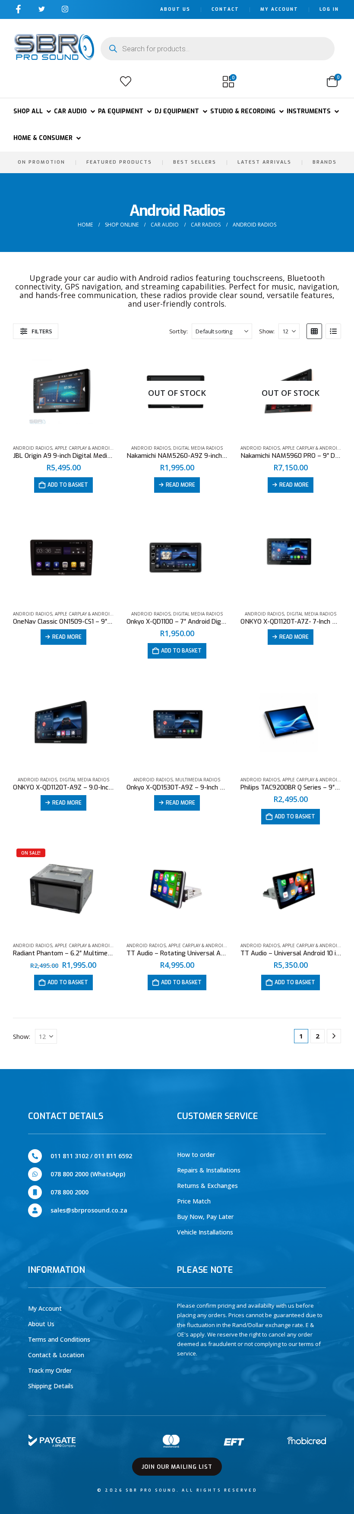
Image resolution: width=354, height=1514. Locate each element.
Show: (266, 331)
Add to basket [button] (67, 485)
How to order (196, 1154)
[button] (23, 81)
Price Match (194, 1201)
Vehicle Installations (205, 1232)
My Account (279, 9)
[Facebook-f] (18, 9)
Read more (180, 485)
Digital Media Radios (198, 448)
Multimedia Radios (197, 780)
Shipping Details (50, 1386)
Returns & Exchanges (207, 1185)
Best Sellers (194, 162)
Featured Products (119, 162)
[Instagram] (65, 9)
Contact (225, 9)
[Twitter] (41, 9)
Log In (329, 9)
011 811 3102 (69, 1156)
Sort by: (178, 331)
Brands (325, 162)
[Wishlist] (125, 81)
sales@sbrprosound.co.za (89, 1210)
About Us (175, 9)
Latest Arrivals (264, 162)
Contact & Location (56, 1355)
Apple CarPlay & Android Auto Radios (100, 448)
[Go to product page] (63, 393)
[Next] (334, 1036)
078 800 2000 (69, 1192)
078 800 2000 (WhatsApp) (88, 1174)
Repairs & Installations (208, 1170)
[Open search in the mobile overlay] (217, 49)
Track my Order (50, 1370)
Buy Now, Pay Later (205, 1216)
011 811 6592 (113, 1156)
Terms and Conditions (59, 1339)
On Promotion (41, 162)
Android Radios (32, 448)
